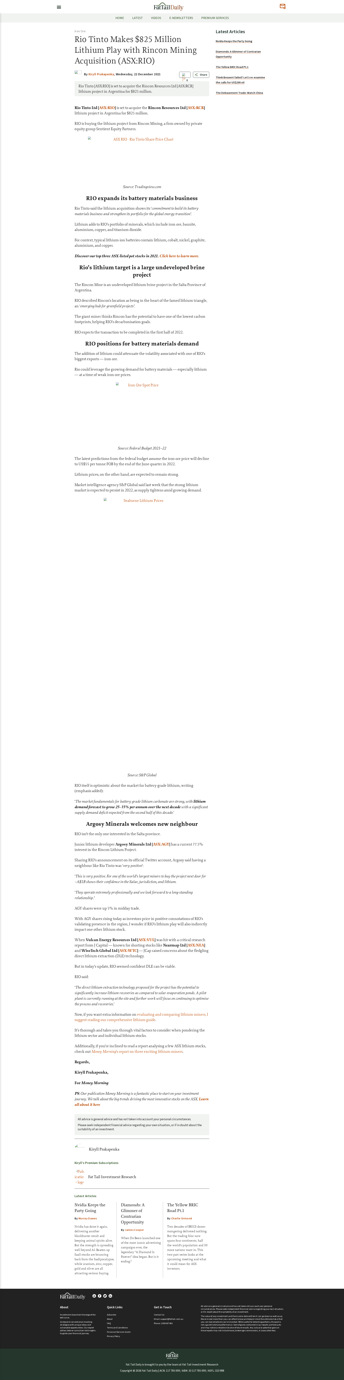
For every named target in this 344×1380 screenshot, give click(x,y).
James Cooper (134, 1230)
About (110, 1319)
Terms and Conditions (117, 1327)
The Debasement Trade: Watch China (239, 93)
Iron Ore (80, 31)
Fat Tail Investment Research (112, 1176)
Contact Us (159, 1314)
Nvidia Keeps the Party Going (234, 41)
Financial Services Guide (118, 1332)
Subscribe (111, 1314)
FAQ (109, 1323)
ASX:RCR (196, 107)
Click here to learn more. (179, 255)
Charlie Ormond (181, 1218)
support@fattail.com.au (171, 1319)
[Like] (183, 80)
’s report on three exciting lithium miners (137, 1051)
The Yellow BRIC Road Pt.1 (232, 67)
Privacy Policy (113, 1336)
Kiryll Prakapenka (104, 1149)
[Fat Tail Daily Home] (168, 5)
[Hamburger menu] (57, 6)
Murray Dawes (87, 1218)
